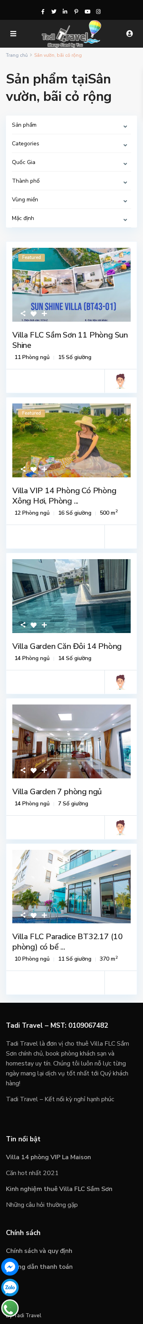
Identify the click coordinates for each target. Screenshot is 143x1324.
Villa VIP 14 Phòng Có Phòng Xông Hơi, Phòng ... (64, 495)
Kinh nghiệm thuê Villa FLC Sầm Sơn (59, 1189)
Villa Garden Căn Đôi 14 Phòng (67, 646)
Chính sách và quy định (39, 1251)
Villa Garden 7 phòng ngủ (57, 791)
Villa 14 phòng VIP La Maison (48, 1157)
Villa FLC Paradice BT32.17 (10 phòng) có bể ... (67, 941)
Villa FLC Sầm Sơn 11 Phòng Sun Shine (70, 340)
